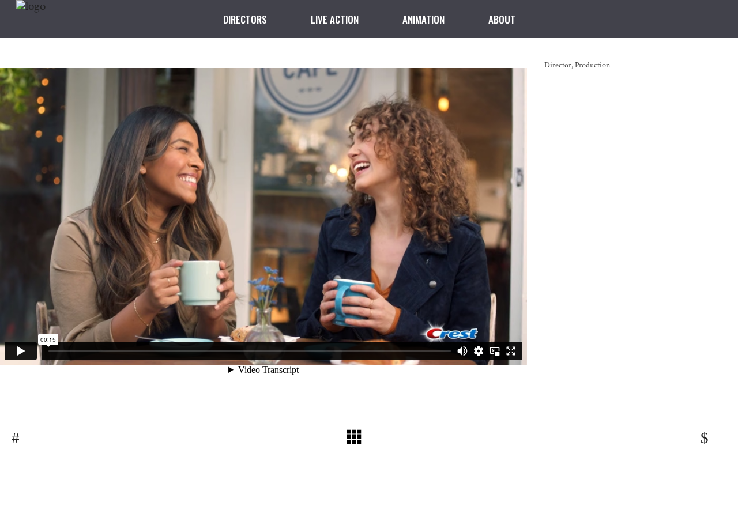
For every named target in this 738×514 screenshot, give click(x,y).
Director (557, 65)
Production (592, 65)
